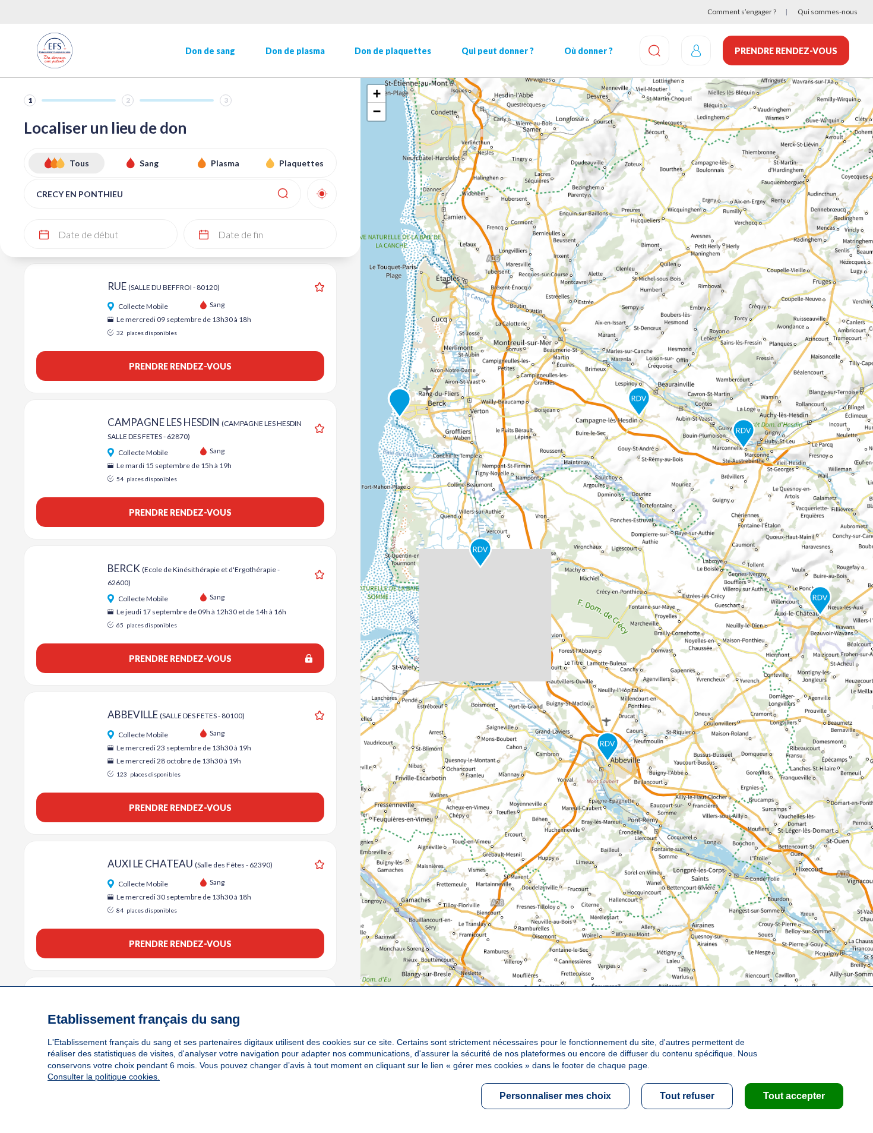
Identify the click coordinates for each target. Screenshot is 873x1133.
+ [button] (377, 93)
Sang (149, 163)
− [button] (377, 111)
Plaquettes (301, 163)
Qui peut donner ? (497, 51)
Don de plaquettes (393, 51)
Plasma (225, 163)
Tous (79, 163)
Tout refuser (687, 1096)
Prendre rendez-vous (786, 51)
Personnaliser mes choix (555, 1096)
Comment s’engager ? (741, 11)
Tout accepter (794, 1096)
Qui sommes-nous (828, 11)
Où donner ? (588, 51)
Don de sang (210, 51)
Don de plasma (295, 51)
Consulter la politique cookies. (104, 1076)
